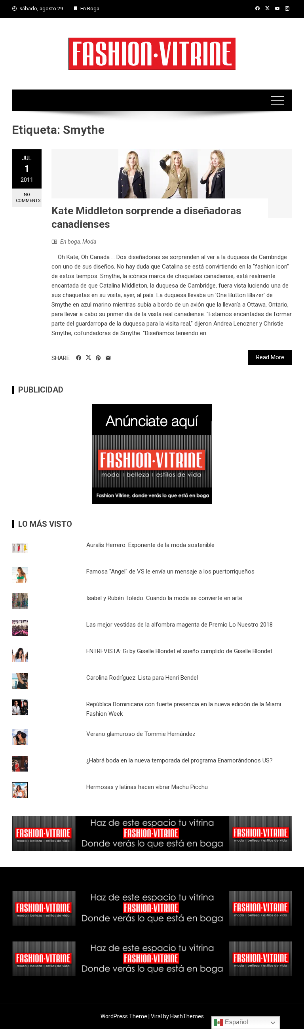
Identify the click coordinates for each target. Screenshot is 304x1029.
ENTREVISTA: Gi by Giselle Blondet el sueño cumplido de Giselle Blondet (179, 651)
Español (235, 1022)
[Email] (108, 358)
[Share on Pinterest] (98, 358)
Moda (89, 241)
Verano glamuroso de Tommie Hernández (141, 733)
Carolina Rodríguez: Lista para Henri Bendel (142, 677)
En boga (70, 241)
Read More (270, 357)
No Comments (28, 197)
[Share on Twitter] (88, 358)
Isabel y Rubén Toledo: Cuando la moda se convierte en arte (164, 598)
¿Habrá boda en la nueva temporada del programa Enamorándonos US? (179, 760)
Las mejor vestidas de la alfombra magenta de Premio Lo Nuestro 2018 (179, 624)
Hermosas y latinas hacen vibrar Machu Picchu (147, 787)
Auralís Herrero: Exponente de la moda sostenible (150, 545)
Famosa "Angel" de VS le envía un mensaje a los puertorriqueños (170, 571)
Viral (156, 1016)
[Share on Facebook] (79, 358)
